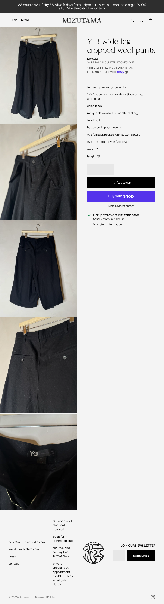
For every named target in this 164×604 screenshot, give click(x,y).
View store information (107, 224)
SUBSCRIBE (141, 556)
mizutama (23, 597)
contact (14, 563)
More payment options (121, 206)
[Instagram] (152, 597)
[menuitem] (25, 20)
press (12, 556)
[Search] (132, 20)
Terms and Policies (45, 597)
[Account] (141, 20)
